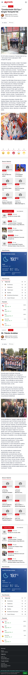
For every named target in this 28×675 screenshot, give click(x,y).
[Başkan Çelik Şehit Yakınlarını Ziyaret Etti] (7, 198)
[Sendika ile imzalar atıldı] (14, 216)
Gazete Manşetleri (5, 658)
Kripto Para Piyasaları (5, 665)
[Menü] (2, 2)
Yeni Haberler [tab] (20, 211)
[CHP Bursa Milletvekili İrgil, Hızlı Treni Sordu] (20, 198)
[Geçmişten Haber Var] (7, 184)
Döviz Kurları (4, 657)
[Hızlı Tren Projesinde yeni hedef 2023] (20, 514)
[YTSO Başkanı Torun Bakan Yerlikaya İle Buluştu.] (20, 170)
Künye (2, 650)
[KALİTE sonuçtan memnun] (20, 184)
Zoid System (22, 670)
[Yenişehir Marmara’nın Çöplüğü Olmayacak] (20, 487)
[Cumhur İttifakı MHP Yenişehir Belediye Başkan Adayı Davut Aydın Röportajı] (14, 244)
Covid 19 (3, 663)
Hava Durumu (4, 664)
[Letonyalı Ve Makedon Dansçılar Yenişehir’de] (14, 237)
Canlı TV (3, 656)
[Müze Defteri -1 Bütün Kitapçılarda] (20, 500)
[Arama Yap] (26, 2)
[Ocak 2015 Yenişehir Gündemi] (7, 487)
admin (6, 14)
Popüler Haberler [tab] (8, 211)
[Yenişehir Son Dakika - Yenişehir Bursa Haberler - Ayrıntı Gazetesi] (8, 2)
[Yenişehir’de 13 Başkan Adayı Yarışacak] (14, 230)
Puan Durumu (4, 666)
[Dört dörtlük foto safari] (7, 170)
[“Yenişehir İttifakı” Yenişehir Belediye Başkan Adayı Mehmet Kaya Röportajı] (14, 222)
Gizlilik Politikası (4, 651)
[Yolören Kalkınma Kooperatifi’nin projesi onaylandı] (7, 500)
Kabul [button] (25, 673)
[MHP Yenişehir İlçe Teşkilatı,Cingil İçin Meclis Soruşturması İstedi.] (7, 514)
